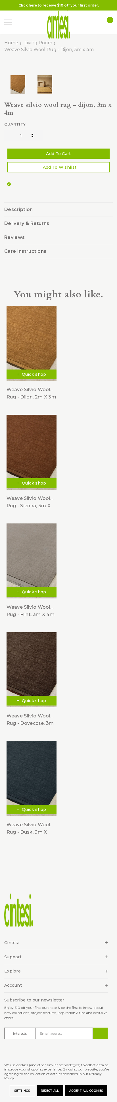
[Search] (19, 22)
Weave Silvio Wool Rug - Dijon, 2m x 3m (31, 393)
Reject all (50, 1091)
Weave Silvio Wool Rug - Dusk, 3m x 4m (28, 828)
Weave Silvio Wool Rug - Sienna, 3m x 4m (29, 502)
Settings (22, 1091)
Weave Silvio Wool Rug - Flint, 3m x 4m (31, 610)
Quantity (15, 124)
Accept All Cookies (86, 1091)
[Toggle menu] (8, 22)
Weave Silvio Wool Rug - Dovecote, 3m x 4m (30, 720)
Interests (20, 1033)
